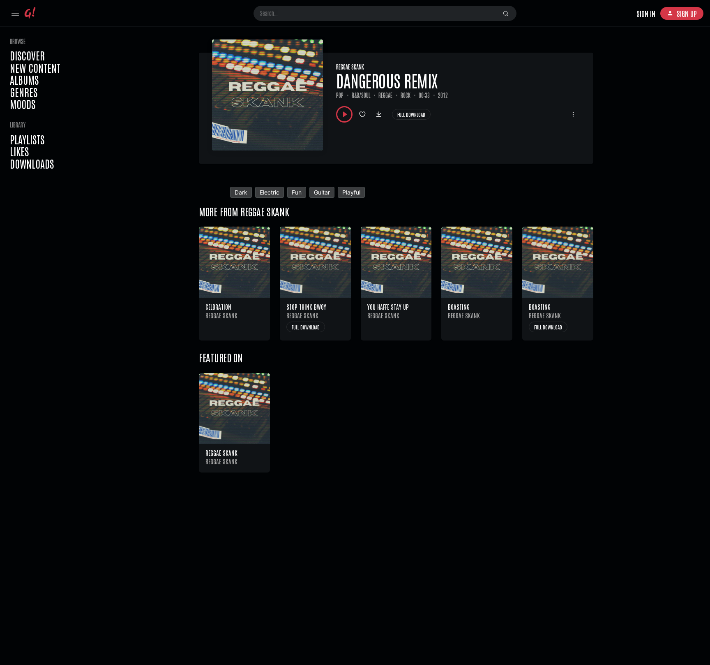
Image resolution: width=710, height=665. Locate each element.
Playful (351, 192)
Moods (22, 104)
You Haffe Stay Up (388, 306)
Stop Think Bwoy (306, 306)
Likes (19, 151)
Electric (269, 192)
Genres (23, 92)
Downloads (32, 164)
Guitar (322, 192)
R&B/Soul (361, 95)
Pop (339, 95)
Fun (297, 192)
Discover (27, 55)
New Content (35, 68)
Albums (24, 80)
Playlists (27, 139)
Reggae (385, 95)
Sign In (645, 13)
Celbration (218, 306)
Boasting (459, 306)
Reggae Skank (350, 66)
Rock (405, 95)
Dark (241, 192)
